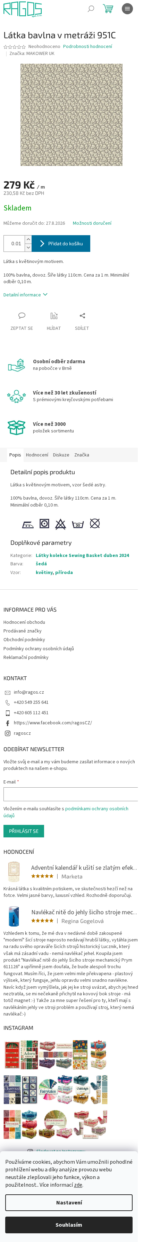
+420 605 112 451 (31, 712)
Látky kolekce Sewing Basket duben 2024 (82, 555)
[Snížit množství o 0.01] (28, 248)
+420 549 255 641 (31, 702)
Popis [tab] (15, 455)
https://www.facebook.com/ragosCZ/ (53, 722)
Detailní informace (22, 295)
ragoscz (22, 733)
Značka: (31, 53)
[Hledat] (91, 9)
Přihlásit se (24, 831)
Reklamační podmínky (26, 657)
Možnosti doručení (92, 223)
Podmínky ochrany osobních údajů (38, 648)
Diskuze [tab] (61, 455)
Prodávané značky (22, 631)
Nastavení (69, 1203)
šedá (41, 563)
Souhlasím (69, 1225)
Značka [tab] (81, 455)
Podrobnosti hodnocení (87, 46)
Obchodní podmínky (24, 639)
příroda (64, 572)
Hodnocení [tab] (37, 455)
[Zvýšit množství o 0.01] (28, 240)
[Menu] (127, 9)
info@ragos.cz (29, 692)
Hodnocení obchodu (24, 622)
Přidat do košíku (65, 243)
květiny (44, 572)
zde (78, 1185)
